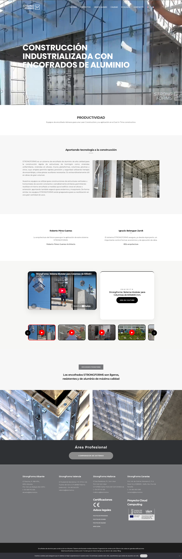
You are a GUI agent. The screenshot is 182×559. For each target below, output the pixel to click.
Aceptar (143, 556)
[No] (179, 556)
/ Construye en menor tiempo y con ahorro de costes (100, 551)
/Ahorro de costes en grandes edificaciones (130, 548)
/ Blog (119, 551)
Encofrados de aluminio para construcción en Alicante (55, 548)
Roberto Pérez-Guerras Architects (60, 244)
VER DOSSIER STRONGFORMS (91, 367)
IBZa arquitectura (130, 244)
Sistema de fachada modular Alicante (85, 548)
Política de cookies (99, 519)
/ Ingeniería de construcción (107, 548)
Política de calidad (99, 523)
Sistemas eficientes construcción (71, 551)
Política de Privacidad (100, 515)
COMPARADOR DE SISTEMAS (91, 456)
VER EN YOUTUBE (127, 300)
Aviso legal (96, 526)
